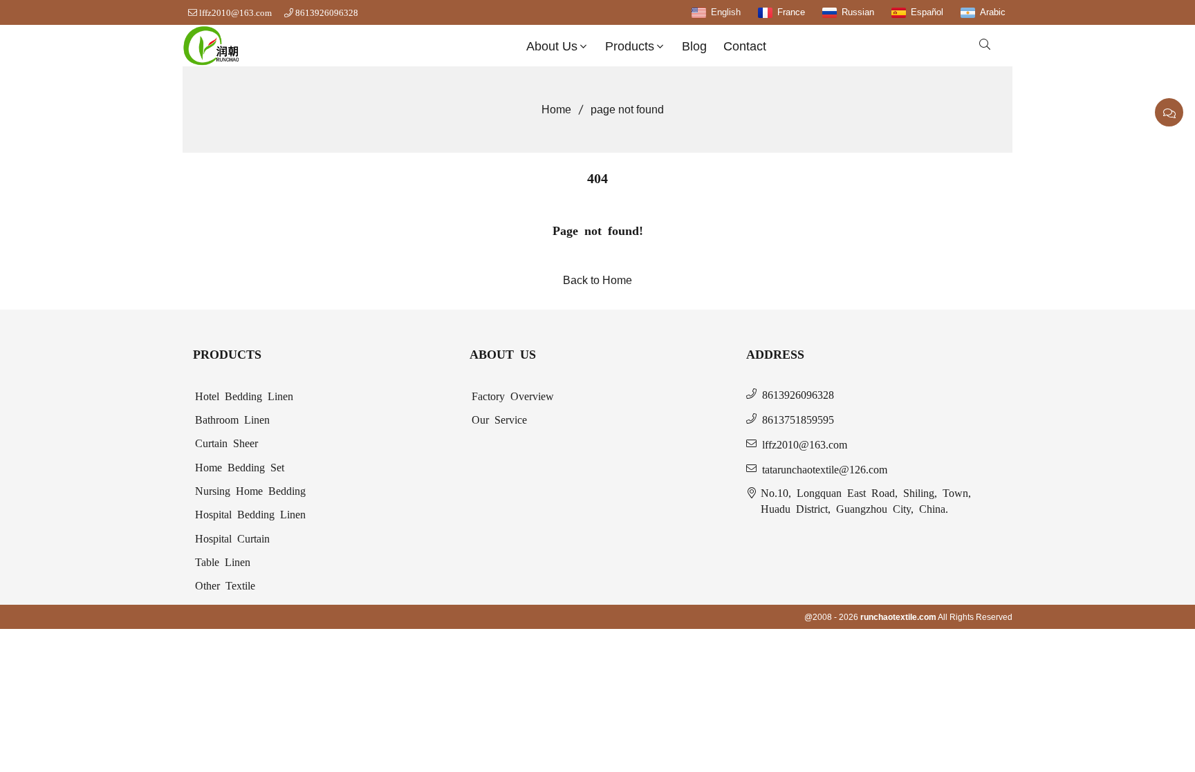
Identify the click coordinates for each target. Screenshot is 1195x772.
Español (927, 12)
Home (556, 109)
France (791, 12)
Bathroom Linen (232, 418)
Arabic (993, 12)
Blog (694, 46)
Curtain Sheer (226, 442)
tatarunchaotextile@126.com (824, 468)
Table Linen (222, 561)
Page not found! (598, 229)
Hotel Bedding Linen (244, 395)
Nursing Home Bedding (250, 490)
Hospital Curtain (232, 537)
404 (597, 177)
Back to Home (597, 280)
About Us (551, 46)
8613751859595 (798, 418)
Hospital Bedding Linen (250, 513)
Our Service (499, 418)
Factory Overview (513, 395)
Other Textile (225, 584)
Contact (744, 46)
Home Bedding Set (239, 466)
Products (629, 46)
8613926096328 (326, 12)
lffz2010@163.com (235, 12)
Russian (858, 12)
